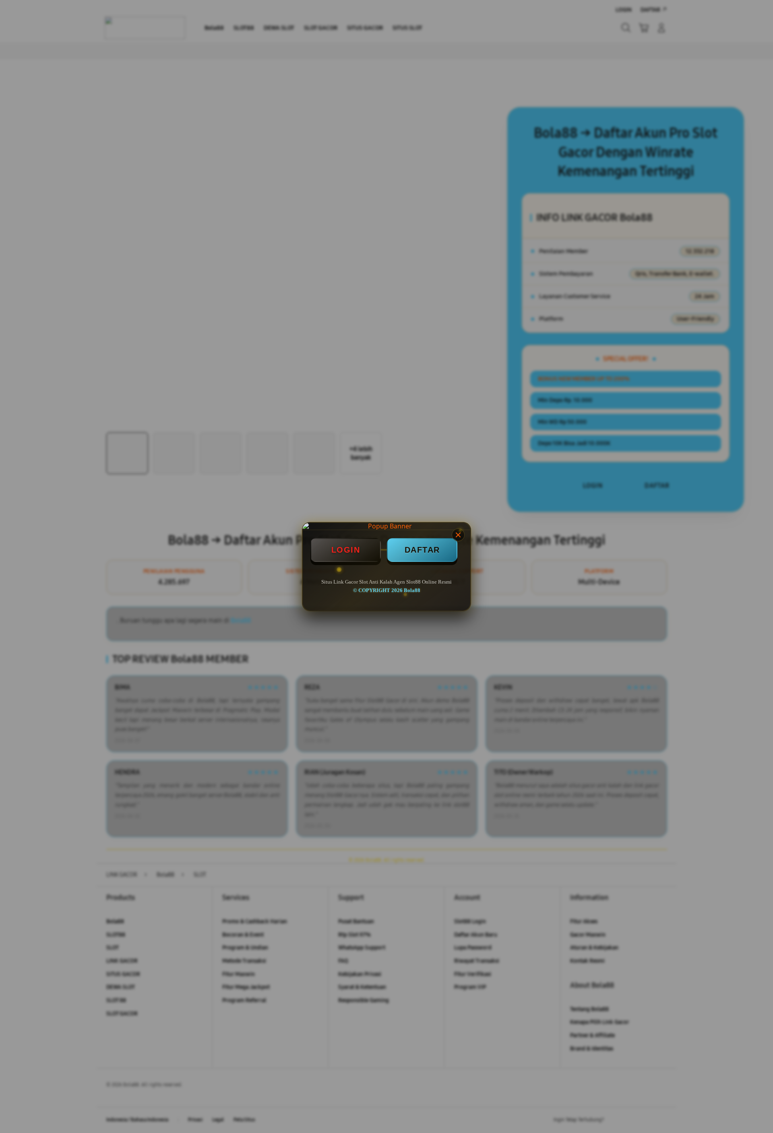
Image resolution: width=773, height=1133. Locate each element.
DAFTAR (422, 549)
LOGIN (345, 549)
